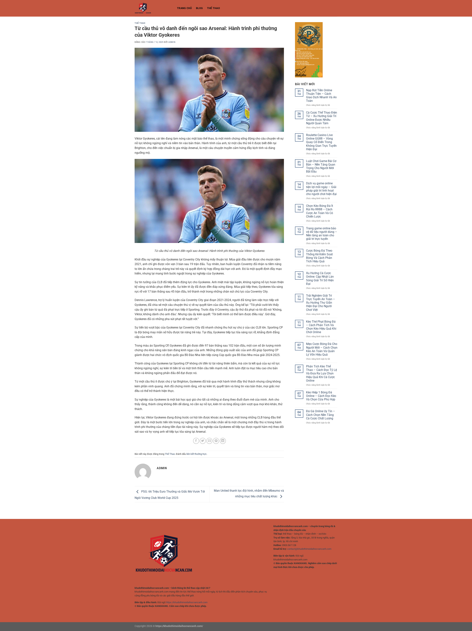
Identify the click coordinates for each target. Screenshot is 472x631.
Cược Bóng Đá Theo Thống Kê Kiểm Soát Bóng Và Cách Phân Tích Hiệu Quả (319, 256)
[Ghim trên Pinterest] (216, 441)
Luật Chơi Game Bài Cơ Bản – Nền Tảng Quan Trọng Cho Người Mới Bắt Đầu (321, 166)
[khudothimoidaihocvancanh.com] (153, 8)
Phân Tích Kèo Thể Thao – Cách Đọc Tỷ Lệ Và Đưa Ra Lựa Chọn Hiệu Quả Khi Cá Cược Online (321, 373)
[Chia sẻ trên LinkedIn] (223, 441)
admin (171, 42)
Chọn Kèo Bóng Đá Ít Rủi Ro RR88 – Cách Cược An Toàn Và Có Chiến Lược (319, 211)
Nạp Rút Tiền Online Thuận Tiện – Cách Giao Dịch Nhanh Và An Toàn (321, 95)
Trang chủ (184, 8)
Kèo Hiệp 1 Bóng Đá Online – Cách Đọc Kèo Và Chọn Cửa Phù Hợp (321, 396)
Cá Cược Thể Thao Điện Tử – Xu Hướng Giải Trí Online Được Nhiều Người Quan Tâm (321, 118)
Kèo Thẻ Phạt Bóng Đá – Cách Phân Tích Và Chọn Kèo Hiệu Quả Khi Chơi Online (321, 327)
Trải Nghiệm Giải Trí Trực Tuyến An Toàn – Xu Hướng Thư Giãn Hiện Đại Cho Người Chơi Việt (320, 303)
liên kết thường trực (196, 454)
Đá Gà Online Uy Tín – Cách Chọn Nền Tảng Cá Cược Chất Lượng (320, 414)
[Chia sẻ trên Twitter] (203, 441)
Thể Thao (213, 8)
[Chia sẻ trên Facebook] (196, 441)
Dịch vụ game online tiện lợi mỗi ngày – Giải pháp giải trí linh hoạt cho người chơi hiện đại (321, 189)
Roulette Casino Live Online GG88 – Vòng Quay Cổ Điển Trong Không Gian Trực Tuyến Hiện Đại (321, 142)
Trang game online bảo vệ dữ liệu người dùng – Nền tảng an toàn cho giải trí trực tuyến (321, 234)
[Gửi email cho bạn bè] (209, 441)
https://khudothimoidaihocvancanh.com (186, 602)
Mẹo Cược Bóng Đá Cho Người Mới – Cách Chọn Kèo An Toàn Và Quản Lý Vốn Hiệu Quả (321, 349)
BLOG (199, 8)
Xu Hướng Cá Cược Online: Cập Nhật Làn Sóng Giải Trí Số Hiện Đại (320, 278)
